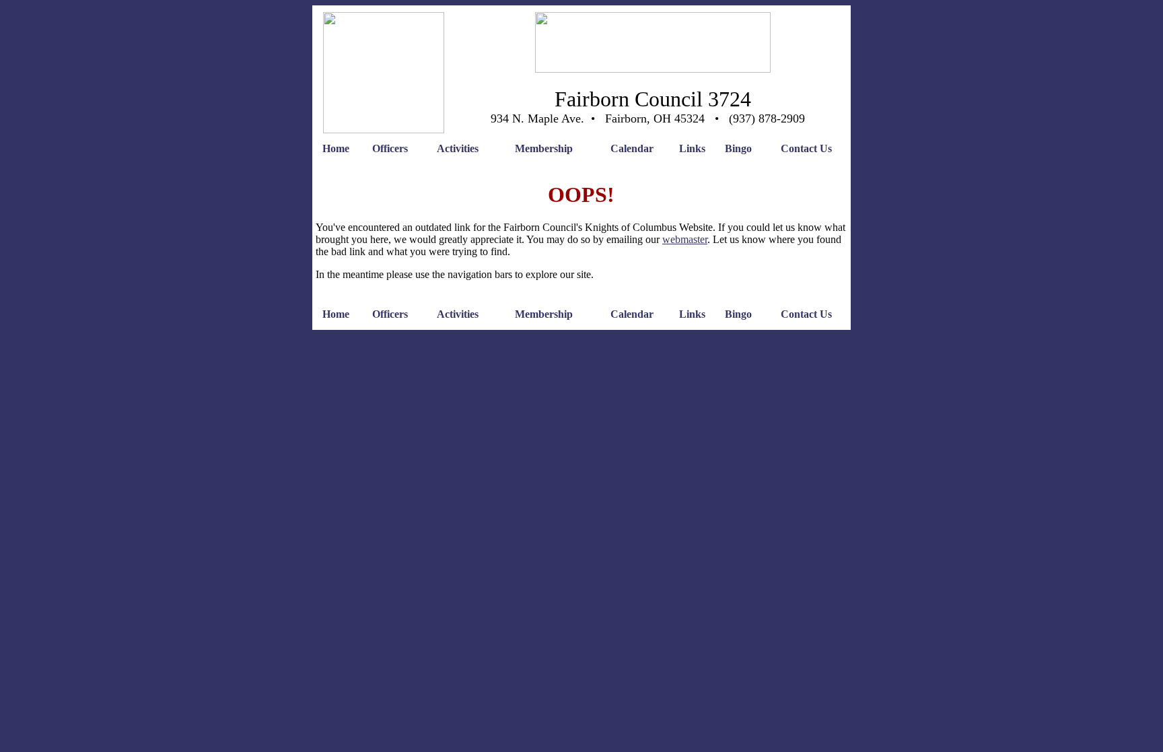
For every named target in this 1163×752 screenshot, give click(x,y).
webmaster (684, 239)
